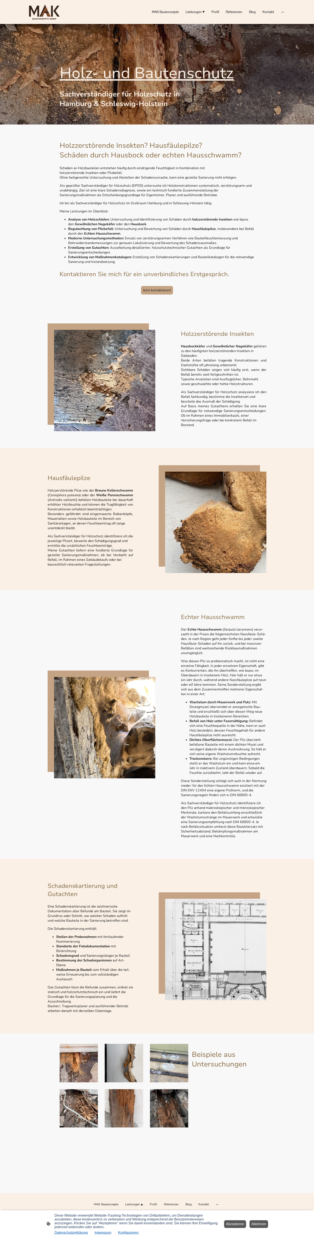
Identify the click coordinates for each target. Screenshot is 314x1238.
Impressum (103, 1232)
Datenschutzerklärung (71, 1232)
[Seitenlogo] (44, 12)
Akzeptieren (235, 1224)
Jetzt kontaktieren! (157, 290)
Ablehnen (258, 1224)
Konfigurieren (128, 1232)
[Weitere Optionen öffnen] (282, 12)
